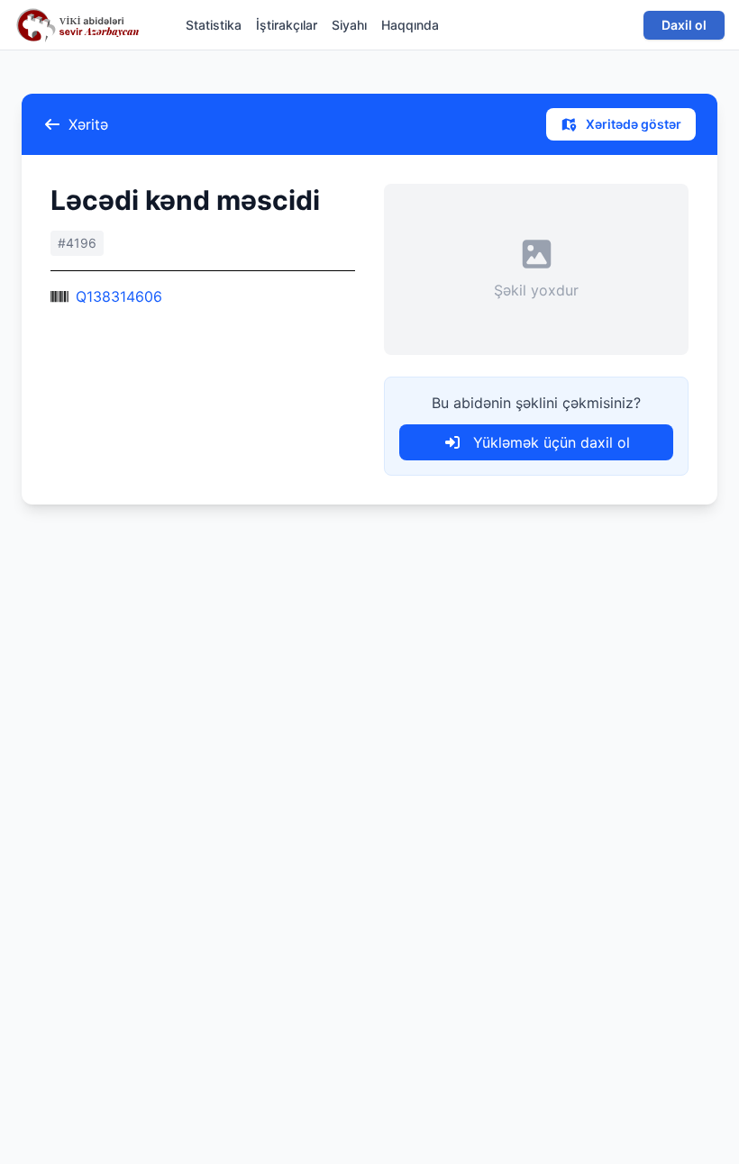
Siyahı (349, 24)
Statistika (214, 24)
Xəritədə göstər (632, 124)
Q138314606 (119, 296)
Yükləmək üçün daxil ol (549, 442)
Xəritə (88, 124)
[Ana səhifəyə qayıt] (82, 25)
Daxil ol (684, 24)
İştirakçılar (286, 24)
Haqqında (410, 24)
